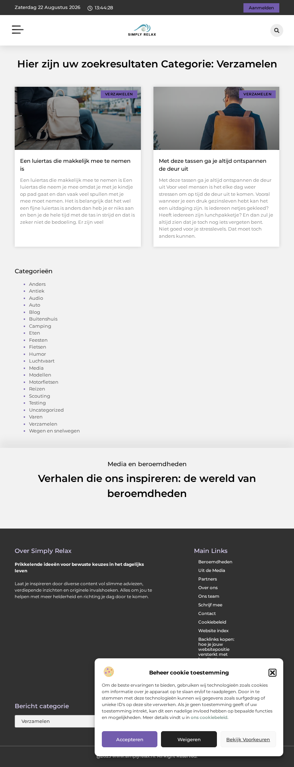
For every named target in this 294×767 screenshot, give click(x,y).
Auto (34, 305)
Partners (207, 579)
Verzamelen (43, 424)
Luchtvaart (41, 361)
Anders (37, 284)
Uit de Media (211, 570)
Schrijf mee (210, 604)
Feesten (38, 340)
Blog (34, 312)
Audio (36, 298)
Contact (207, 613)
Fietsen (37, 347)
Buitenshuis (43, 319)
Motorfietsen (43, 382)
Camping (40, 326)
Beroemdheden (215, 561)
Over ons (208, 587)
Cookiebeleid (212, 622)
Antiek (36, 291)
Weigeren (189, 739)
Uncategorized (46, 410)
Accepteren (129, 739)
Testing (37, 403)
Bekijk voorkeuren (248, 739)
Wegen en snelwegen (54, 431)
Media (36, 368)
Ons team (208, 596)
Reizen (37, 389)
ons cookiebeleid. (209, 717)
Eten (34, 333)
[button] (272, 672)
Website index (213, 630)
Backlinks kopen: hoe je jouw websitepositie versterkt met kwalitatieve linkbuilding (216, 651)
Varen (36, 417)
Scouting (39, 396)
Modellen (40, 375)
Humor (37, 354)
